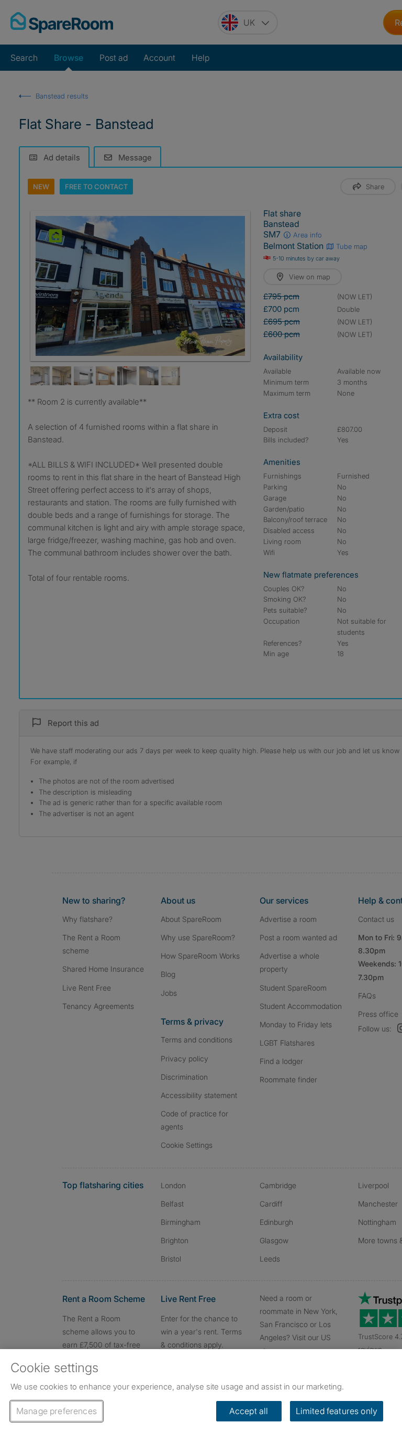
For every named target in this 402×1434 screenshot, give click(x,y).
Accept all (249, 1411)
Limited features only (336, 1411)
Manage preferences (56, 1411)
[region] (201, 1391)
